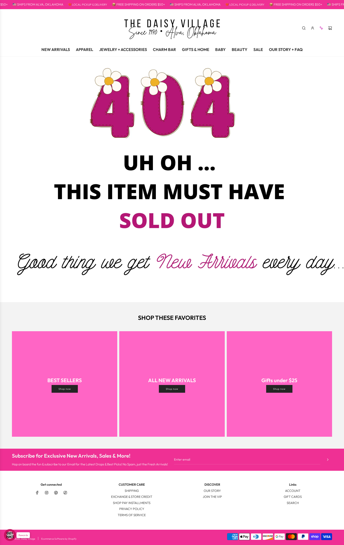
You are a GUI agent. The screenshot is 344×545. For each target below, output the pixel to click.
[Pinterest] (56, 492)
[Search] (303, 28)
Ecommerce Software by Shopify (58, 538)
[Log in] (312, 28)
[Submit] (327, 459)
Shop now (65, 388)
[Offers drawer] (321, 28)
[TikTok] (65, 492)
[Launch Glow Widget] (10, 535)
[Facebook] (37, 492)
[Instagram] (46, 492)
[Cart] (330, 28)
